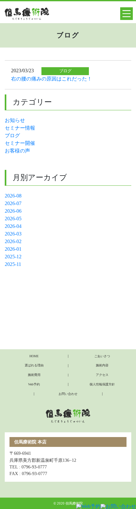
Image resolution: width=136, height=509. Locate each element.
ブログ (12, 135)
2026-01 (13, 249)
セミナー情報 (20, 128)
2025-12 (13, 256)
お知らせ (15, 120)
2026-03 (13, 233)
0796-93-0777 (34, 466)
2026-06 (13, 211)
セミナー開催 (20, 143)
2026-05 (13, 218)
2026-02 (13, 241)
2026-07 (13, 203)
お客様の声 (17, 150)
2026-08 (13, 195)
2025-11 (13, 264)
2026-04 (13, 226)
